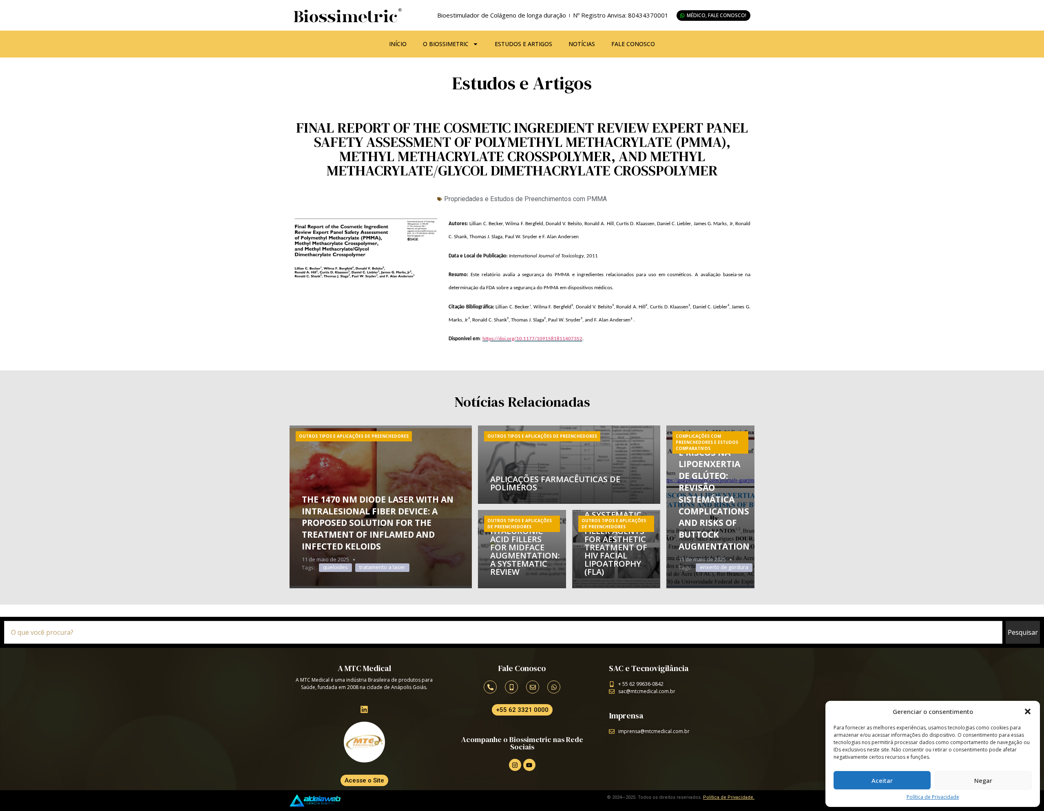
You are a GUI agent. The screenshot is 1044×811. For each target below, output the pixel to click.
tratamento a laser (382, 567)
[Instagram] (515, 765)
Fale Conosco (633, 44)
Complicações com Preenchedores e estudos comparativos (707, 442)
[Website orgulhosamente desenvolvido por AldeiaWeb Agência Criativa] (315, 800)
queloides (335, 567)
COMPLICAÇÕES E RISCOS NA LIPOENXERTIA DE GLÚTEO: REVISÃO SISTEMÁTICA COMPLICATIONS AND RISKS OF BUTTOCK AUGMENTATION (714, 493)
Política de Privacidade (933, 796)
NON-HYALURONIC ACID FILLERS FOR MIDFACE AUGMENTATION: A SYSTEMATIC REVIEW (525, 547)
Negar (983, 780)
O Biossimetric (446, 44)
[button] (1028, 711)
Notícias (581, 44)
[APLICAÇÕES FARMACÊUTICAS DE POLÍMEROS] (569, 464)
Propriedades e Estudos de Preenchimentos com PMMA (525, 199)
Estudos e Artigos (523, 44)
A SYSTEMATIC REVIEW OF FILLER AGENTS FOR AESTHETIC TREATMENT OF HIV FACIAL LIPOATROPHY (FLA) (615, 543)
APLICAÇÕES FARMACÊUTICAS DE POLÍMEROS (555, 483)
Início (398, 44)
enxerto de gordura (724, 567)
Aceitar (882, 780)
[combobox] (503, 632)
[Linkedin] (364, 709)
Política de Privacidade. (728, 797)
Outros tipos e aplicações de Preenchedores (354, 436)
